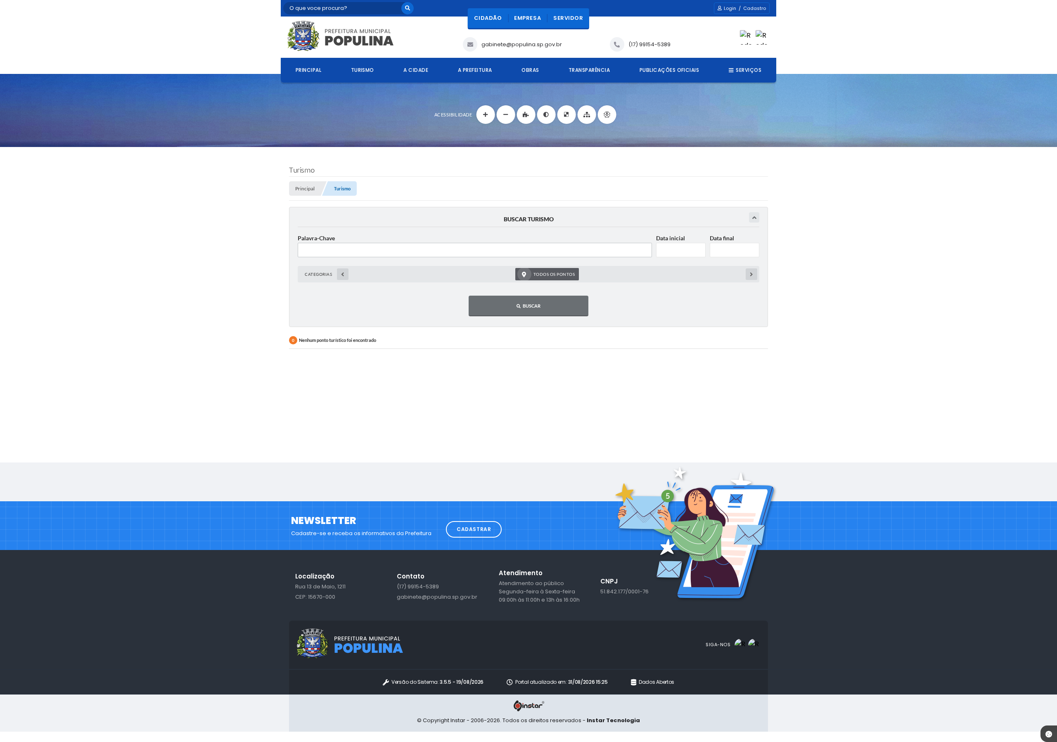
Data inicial (670, 238)
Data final (722, 238)
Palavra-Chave (316, 238)
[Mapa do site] (586, 114)
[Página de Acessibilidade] (606, 114)
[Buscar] (407, 8)
